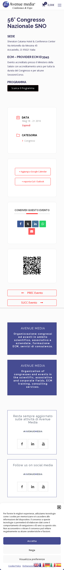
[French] (42, 564)
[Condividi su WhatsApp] (42, 224)
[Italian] (53, 564)
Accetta (32, 541)
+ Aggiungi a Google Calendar (33, 171)
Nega (32, 550)
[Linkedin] (35, 224)
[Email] (31, 231)
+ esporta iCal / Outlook (33, 181)
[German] (47, 564)
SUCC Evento (29, 302)
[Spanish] (59, 564)
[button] (59, 507)
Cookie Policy (14, 566)
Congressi (29, 140)
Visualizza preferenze (32, 559)
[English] (36, 564)
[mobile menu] (59, 5)
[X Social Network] (28, 224)
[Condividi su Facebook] (20, 224)
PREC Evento (35, 293)
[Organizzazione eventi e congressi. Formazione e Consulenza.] (18, 5)
